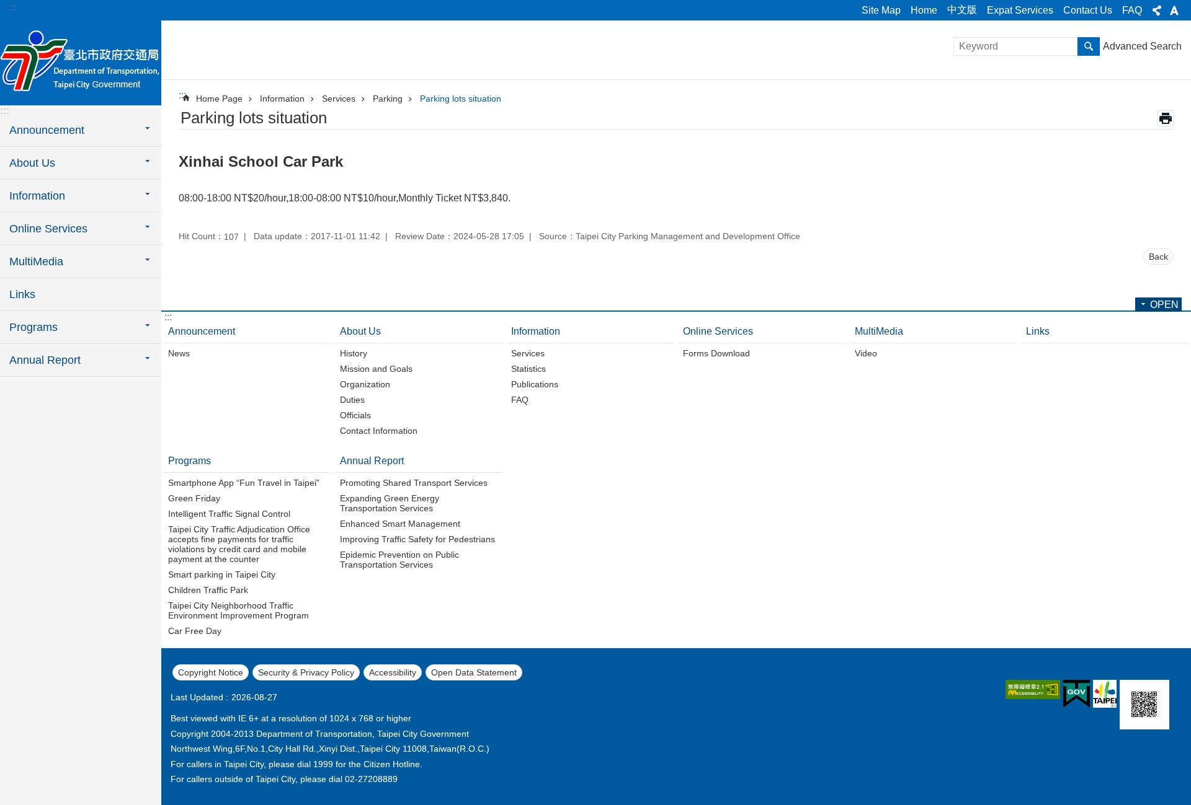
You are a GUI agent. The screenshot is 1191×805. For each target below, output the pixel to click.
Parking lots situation (460, 98)
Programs (189, 460)
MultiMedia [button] (36, 261)
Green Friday (194, 498)
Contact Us (1087, 10)
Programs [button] (33, 327)
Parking (388, 98)
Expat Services (1020, 10)
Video (866, 353)
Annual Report (372, 460)
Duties (352, 400)
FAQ (1132, 10)
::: (13, 7)
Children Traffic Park (208, 590)
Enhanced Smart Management (400, 524)
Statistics (528, 369)
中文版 (962, 9)
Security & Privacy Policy (306, 672)
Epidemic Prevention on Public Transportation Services (399, 560)
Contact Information (378, 431)
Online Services (718, 331)
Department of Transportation (80, 62)
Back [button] (1158, 257)
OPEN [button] (1164, 304)
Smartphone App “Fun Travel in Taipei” (243, 483)
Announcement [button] (46, 130)
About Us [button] (32, 163)
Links (22, 294)
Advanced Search (1142, 46)
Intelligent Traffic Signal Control (229, 514)
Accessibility (392, 672)
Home (924, 10)
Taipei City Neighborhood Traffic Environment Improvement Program (238, 610)
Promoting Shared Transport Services (414, 483)
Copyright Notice (210, 672)
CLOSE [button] (1156, 10)
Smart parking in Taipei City (221, 574)
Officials (355, 415)
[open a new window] (1033, 689)
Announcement (201, 331)
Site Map (881, 10)
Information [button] (37, 196)
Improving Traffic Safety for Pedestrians (417, 539)
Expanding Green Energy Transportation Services (389, 503)
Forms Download (716, 353)
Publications (534, 384)
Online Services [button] (48, 228)
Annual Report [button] (45, 360)
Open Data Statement (474, 672)
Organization (365, 384)
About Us (360, 331)
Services (338, 98)
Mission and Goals (376, 369)
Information (282, 98)
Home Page (219, 98)
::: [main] (182, 95)
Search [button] (1088, 46)
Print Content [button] (1166, 118)
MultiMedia (879, 331)
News (179, 353)
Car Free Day (194, 631)
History (353, 353)
